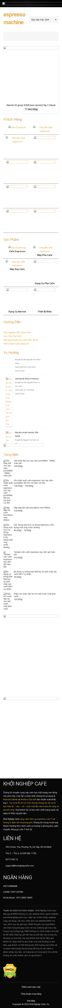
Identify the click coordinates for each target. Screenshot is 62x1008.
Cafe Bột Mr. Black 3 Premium (27, 391)
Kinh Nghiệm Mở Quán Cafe (17, 332)
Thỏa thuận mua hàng (31, 994)
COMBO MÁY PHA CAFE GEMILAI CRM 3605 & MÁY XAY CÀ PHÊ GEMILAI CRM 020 (28, 364)
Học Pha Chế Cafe (12, 336)
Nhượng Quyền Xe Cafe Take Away (20, 340)
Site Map (31, 1001)
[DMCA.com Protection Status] (10, 978)
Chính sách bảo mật (31, 987)
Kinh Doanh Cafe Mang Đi (16, 343)
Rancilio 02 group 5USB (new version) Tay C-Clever (31, 105)
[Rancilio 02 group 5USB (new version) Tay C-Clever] (31, 73)
